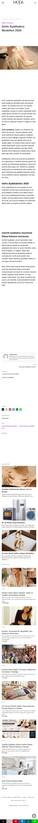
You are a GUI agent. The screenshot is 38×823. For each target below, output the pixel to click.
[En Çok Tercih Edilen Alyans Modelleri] (19, 540)
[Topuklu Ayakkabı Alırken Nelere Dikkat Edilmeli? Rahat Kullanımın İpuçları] (19, 728)
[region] (19, 10)
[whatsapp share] (17, 409)
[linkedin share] (13, 409)
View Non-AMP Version (24, 805)
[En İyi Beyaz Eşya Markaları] (19, 509)
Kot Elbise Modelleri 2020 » (27, 367)
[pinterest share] (10, 409)
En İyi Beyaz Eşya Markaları (13, 523)
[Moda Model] (19, 3)
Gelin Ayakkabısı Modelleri (9, 426)
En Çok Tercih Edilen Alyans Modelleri (18, 553)
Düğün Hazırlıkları (15, 19)
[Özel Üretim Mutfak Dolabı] (19, 765)
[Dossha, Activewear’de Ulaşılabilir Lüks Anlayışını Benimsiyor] (19, 615)
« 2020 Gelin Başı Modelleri (10, 374)
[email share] (6, 409)
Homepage (5, 19)
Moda (3, 702)
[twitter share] (3, 409)
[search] (35, 3)
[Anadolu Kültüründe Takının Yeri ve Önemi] (19, 476)
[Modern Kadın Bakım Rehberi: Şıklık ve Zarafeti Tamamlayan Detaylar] (19, 577)
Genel (4, 588)
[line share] (20, 409)
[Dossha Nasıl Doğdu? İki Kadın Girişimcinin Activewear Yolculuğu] (19, 654)
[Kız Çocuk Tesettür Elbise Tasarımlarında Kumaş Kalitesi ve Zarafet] (19, 690)
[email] (9, 821)
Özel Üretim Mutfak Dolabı (12, 781)
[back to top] (34, 816)
